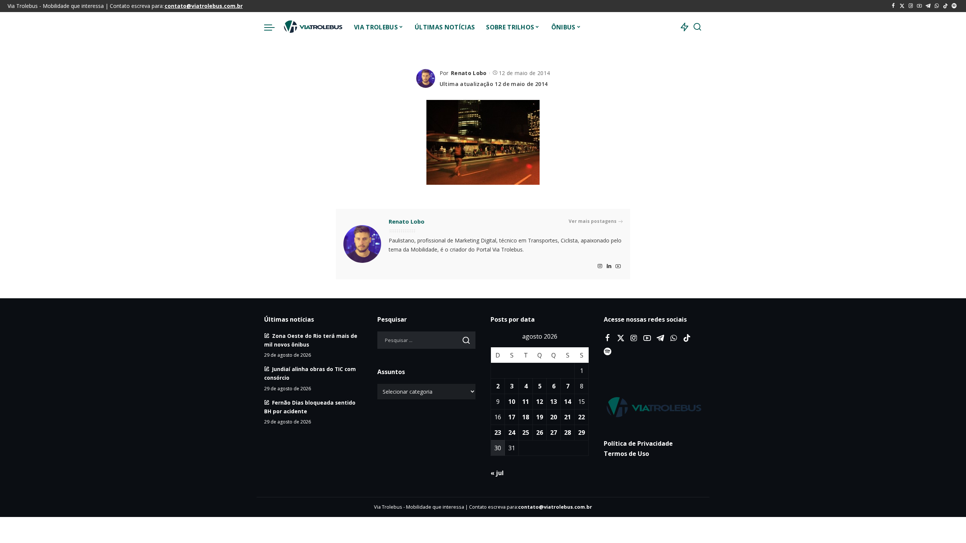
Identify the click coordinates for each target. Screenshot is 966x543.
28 (567, 432)
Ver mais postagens (593, 221)
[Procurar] (697, 27)
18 (525, 417)
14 (567, 401)
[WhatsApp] (936, 6)
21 (567, 417)
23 (497, 432)
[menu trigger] (273, 27)
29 (581, 432)
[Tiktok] (945, 6)
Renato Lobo (469, 73)
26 (539, 432)
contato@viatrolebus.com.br (204, 5)
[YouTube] (919, 6)
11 (525, 401)
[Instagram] (910, 6)
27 (553, 432)
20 (553, 417)
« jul (497, 473)
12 (539, 401)
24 (511, 432)
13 (553, 401)
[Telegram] (928, 6)
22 (581, 417)
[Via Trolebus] (312, 27)
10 (511, 401)
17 (511, 417)
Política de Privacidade (638, 443)
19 (539, 417)
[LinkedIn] (609, 266)
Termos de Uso (626, 453)
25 (525, 432)
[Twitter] (902, 6)
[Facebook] (893, 6)
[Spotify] (954, 6)
